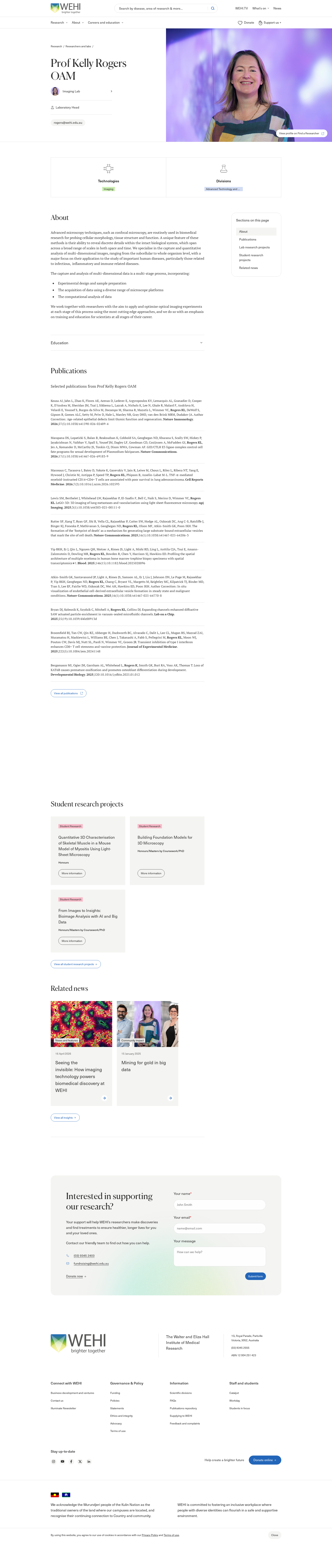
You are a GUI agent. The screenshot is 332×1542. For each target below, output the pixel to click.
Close (274, 1535)
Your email (182, 1217)
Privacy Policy (150, 1535)
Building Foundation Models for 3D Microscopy (165, 840)
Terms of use (171, 1535)
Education (59, 342)
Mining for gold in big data (143, 1066)
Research (56, 46)
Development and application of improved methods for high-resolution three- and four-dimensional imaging (121, 744)
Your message (185, 1240)
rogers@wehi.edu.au (68, 122)
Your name (183, 1193)
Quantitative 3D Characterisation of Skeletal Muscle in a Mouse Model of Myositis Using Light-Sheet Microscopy (86, 845)
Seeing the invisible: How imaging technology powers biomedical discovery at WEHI (80, 1076)
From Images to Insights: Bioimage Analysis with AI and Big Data (87, 916)
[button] (256, 232)
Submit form (255, 1276)
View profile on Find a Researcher (299, 133)
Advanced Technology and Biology (224, 189)
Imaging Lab (71, 91)
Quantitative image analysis (74, 778)
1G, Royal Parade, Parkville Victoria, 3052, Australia (247, 1338)
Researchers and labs (78, 46)
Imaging (108, 189)
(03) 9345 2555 (240, 1348)
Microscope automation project (78, 762)
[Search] (212, 8)
